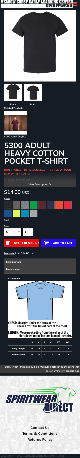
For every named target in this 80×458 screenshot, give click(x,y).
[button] (69, 4)
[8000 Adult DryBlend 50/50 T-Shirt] (16, 123)
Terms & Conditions (40, 433)
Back (33, 104)
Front (13, 104)
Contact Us (40, 428)
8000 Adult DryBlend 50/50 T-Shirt (24, 136)
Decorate (9, 253)
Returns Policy (40, 439)
